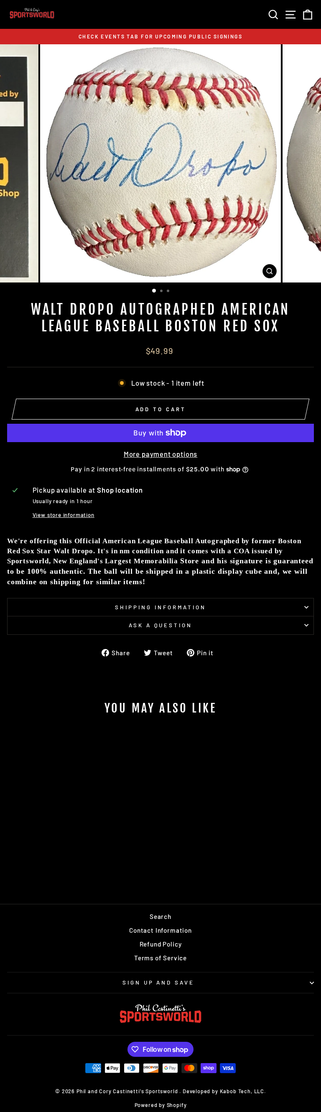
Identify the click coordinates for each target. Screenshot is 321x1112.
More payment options (161, 454)
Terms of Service (160, 958)
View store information (63, 514)
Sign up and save (158, 982)
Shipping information (160, 607)
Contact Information (160, 930)
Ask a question (161, 625)
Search (160, 916)
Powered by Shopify (161, 1105)
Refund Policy (161, 944)
